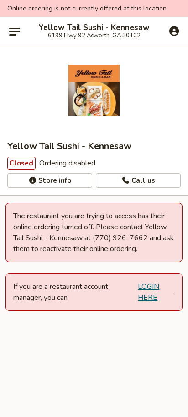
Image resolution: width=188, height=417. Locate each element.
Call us (142, 180)
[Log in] (174, 31)
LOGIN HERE (148, 292)
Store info (54, 180)
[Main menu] (14, 31)
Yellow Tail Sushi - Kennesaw (94, 27)
